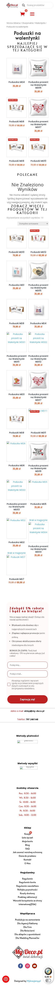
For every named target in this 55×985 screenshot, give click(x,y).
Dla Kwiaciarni (27, 930)
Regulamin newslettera (27, 885)
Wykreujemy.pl (34, 980)
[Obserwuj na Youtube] (34, 965)
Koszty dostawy (27, 893)
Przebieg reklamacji (27, 897)
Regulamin (27, 878)
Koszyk (27, 833)
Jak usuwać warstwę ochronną (27, 852)
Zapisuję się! (27, 699)
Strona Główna (13, 23)
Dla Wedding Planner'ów (27, 937)
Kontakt (27, 859)
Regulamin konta (27, 882)
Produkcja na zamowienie (27, 919)
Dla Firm (27, 927)
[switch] (48, 980)
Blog (27, 844)
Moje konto (27, 841)
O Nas (27, 863)
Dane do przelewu (27, 855)
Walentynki (40, 23)
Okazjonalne (27, 23)
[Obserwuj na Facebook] (20, 965)
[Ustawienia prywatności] (5, 979)
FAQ (27, 848)
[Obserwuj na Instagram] (27, 965)
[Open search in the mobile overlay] (36, 5)
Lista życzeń (27, 837)
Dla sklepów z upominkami (27, 934)
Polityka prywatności (27, 889)
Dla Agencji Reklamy (27, 923)
